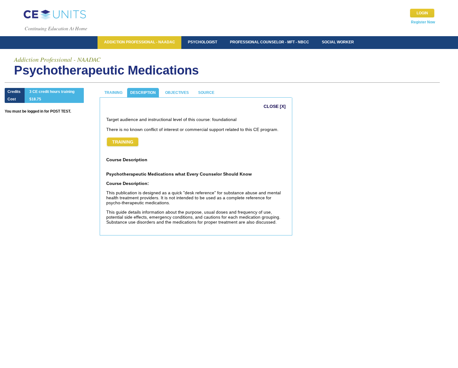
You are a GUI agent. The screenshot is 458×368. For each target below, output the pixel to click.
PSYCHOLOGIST (202, 42)
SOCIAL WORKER (338, 42)
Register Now (423, 22)
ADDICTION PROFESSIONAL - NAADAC (139, 42)
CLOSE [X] (275, 106)
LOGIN (422, 13)
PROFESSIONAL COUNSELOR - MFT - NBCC (269, 42)
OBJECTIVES (177, 92)
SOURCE (206, 92)
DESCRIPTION (143, 92)
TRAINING (113, 92)
